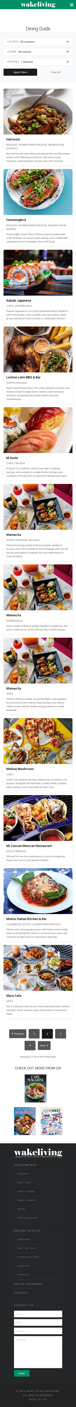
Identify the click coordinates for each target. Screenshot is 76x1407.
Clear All (56, 72)
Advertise (23, 1266)
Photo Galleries (27, 1218)
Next (42, 1045)
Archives (23, 1275)
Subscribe (23, 1239)
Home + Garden (26, 1200)
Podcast (21, 1292)
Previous (19, 1033)
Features (23, 1174)
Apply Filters (20, 72)
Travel (21, 1209)
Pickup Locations (28, 1257)
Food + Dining (26, 1191)
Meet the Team (26, 1248)
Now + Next (24, 1183)
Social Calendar (28, 1284)
